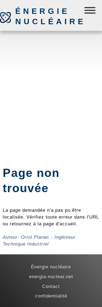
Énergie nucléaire (43, 16)
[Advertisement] (51, 87)
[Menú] (90, 11)
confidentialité (51, 296)
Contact (51, 286)
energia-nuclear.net (51, 276)
